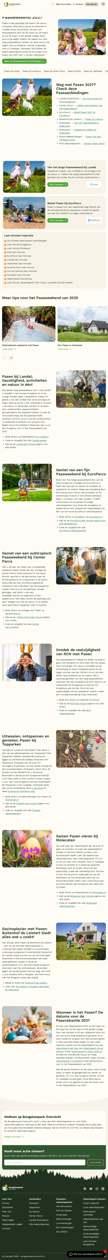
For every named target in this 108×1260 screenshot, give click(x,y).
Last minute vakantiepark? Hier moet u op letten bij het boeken (40, 282)
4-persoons (37, 788)
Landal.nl (44, 436)
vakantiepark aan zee (67, 1048)
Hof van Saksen (64, 1210)
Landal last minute (25, 444)
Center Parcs (35, 1216)
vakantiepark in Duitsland (69, 1061)
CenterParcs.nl (12, 613)
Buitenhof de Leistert (36, 983)
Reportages (8, 1220)
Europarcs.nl (95, 517)
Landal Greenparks (38, 1220)
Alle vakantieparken (39, 1224)
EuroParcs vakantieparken (72, 530)
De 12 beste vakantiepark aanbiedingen (27, 240)
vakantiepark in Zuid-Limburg (87, 1051)
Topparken (34, 1207)
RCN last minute (78, 703)
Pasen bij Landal (11, 71)
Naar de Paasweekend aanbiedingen (22, 61)
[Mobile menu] (103, 4)
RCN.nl (95, 700)
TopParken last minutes (19, 263)
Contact (6, 1228)
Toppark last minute (26, 803)
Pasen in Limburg (94, 119)
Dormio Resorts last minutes (22, 271)
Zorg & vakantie (91, 1203)
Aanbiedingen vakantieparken (20, 11)
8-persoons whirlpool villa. (21, 791)
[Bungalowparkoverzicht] (12, 4)
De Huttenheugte (65, 1227)
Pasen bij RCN (74, 71)
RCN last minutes (16, 252)
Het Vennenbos (64, 1206)
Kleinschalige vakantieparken (91, 1228)
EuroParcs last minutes (19, 256)
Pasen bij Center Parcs (54, 71)
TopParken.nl (12, 799)
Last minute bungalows (19, 244)
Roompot (34, 1203)
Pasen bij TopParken (93, 71)
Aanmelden (95, 1162)
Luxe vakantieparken (93, 1207)
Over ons (6, 1211)
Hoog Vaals (61, 1214)
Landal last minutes (17, 259)
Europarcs (34, 1211)
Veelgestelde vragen (12, 1224)
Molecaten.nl (99, 892)
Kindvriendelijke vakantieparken (91, 1235)
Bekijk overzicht (12, 1136)
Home (4, 11)
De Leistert (62, 1231)
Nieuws (5, 1216)
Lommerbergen (64, 1223)
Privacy (5, 1203)
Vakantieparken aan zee (93, 1220)
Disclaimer (7, 1207)
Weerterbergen (63, 1219)
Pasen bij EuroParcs (32, 71)
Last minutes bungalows (90, 1243)
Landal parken (39, 440)
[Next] (11, 358)
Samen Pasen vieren (94, 143)
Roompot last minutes (18, 275)
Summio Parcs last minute (20, 267)
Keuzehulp (91, 4)
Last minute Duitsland (18, 248)
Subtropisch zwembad (89, 1213)
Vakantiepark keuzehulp (19, 278)
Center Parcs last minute (29, 617)
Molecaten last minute (81, 896)
